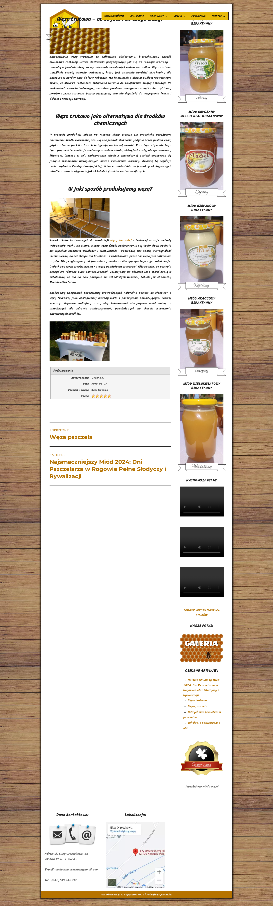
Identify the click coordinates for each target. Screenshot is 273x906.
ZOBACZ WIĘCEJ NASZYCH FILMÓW (201, 613)
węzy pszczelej (121, 240)
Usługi (178, 16)
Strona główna (114, 16)
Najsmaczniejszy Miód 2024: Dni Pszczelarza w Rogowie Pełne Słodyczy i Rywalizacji (201, 687)
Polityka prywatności (159, 894)
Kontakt (217, 16)
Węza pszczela (197, 706)
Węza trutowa (197, 700)
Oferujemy (157, 16)
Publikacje (198, 16)
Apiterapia (137, 16)
